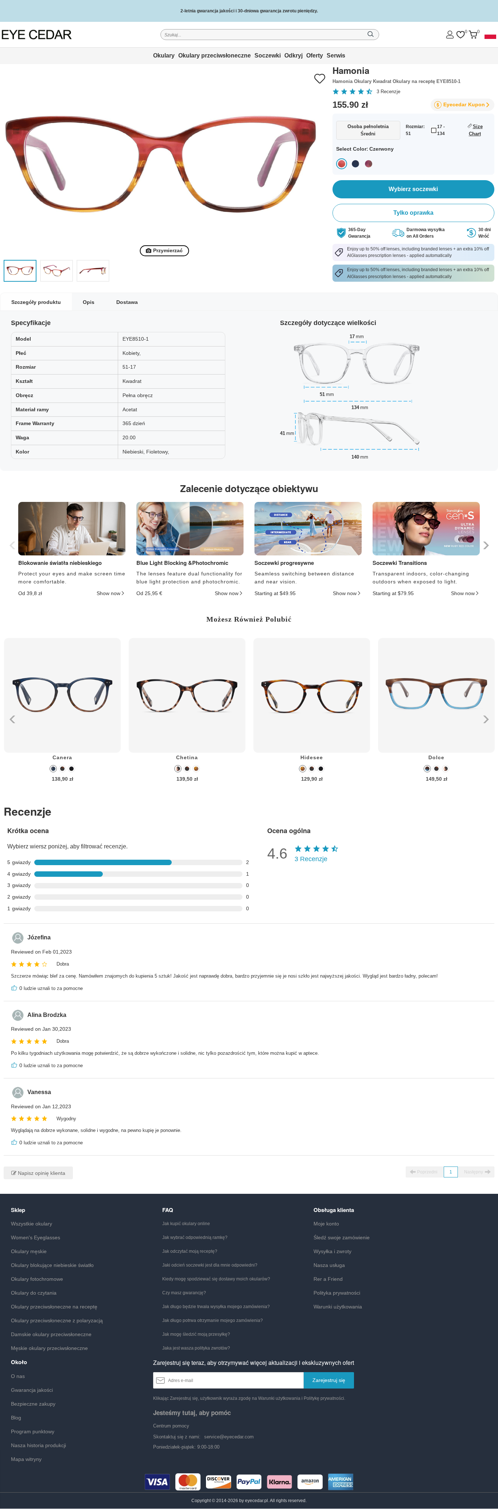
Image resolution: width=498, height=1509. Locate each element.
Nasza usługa (329, 1265)
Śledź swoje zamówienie (342, 1237)
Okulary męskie (29, 1251)
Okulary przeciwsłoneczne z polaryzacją (57, 1320)
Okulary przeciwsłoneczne (214, 55)
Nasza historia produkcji (38, 1445)
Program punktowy (32, 1431)
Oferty (314, 55)
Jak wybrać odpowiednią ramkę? (194, 1237)
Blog (16, 1418)
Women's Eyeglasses (35, 1237)
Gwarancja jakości (32, 1390)
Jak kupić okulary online (186, 1223)
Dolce (436, 757)
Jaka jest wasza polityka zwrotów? (196, 1348)
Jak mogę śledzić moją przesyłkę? (196, 1334)
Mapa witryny (26, 1459)
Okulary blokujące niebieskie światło (52, 1265)
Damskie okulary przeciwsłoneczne (51, 1334)
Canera (62, 757)
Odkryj (293, 55)
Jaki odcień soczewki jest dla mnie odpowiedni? (209, 1265)
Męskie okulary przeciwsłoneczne (49, 1348)
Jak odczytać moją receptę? (189, 1251)
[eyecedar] (50, 34)
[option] (62, 715)
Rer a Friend (328, 1279)
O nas (18, 1376)
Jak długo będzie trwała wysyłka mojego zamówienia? (216, 1306)
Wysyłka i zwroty (332, 1251)
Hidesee (311, 757)
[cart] (472, 35)
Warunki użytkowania (338, 1307)
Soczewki (267, 55)
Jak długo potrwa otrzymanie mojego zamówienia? (212, 1320)
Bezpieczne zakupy (33, 1404)
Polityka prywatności (337, 1293)
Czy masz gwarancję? (184, 1292)
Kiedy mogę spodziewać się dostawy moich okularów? (216, 1279)
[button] (485, 545)
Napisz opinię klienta (40, 1173)
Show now (108, 593)
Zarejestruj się (328, 1380)
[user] (450, 34)
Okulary (164, 55)
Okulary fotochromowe (37, 1279)
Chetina (187, 757)
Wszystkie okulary (31, 1224)
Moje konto (326, 1224)
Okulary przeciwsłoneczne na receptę (54, 1307)
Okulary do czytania (34, 1293)
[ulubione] (460, 35)
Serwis (336, 55)
